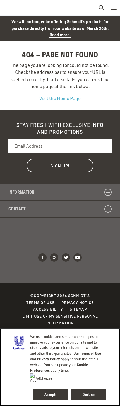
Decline (88, 394)
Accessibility (48, 309)
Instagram (54, 257)
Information (21, 192)
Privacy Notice (77, 302)
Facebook (42, 257)
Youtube (77, 257)
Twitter (66, 257)
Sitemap (78, 309)
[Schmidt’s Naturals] (25, 7)
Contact (17, 208)
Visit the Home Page (60, 98)
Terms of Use (40, 302)
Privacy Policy (48, 358)
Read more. (60, 34)
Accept (50, 394)
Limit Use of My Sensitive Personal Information (60, 319)
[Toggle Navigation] (113, 7)
